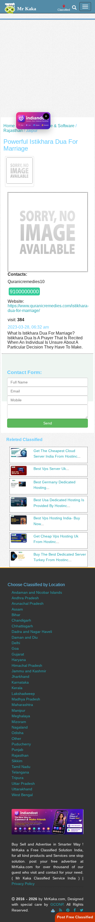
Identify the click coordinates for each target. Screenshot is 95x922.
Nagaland (20, 727)
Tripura (17, 778)
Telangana (20, 772)
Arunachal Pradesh (28, 603)
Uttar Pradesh (23, 783)
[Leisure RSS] (60, 910)
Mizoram (19, 722)
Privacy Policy (23, 884)
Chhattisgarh (22, 626)
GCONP (56, 904)
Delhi (16, 643)
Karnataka (20, 682)
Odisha (17, 733)
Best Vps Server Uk (50, 469)
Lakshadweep (23, 694)
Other (16, 738)
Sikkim (17, 761)
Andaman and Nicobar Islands (37, 592)
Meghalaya (21, 716)
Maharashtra (22, 705)
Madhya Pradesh (26, 699)
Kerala (17, 688)
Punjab (17, 749)
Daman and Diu (25, 637)
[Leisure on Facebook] (75, 910)
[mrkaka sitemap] (53, 910)
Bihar (16, 615)
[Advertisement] (47, 70)
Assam (17, 609)
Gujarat (18, 654)
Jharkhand (20, 676)
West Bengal (22, 795)
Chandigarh (21, 620)
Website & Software (55, 126)
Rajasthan (13, 130)
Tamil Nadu (21, 767)
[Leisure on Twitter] (81, 910)
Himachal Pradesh (27, 665)
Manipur (18, 710)
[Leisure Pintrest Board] (67, 910)
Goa (15, 648)
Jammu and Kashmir (29, 671)
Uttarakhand (22, 789)
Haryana (19, 660)
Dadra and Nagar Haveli (32, 631)
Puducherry (21, 744)
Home (9, 126)
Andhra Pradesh (25, 598)
